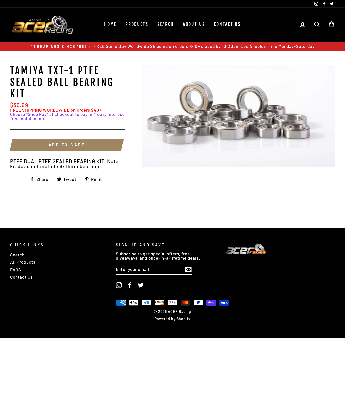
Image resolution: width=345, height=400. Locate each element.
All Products (22, 261)
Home (110, 24)
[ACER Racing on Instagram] (119, 285)
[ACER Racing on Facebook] (130, 285)
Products (137, 24)
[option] (172, 46)
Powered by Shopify (172, 319)
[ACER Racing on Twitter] (141, 285)
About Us (194, 24)
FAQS (15, 269)
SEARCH (165, 24)
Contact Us (227, 24)
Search (17, 254)
